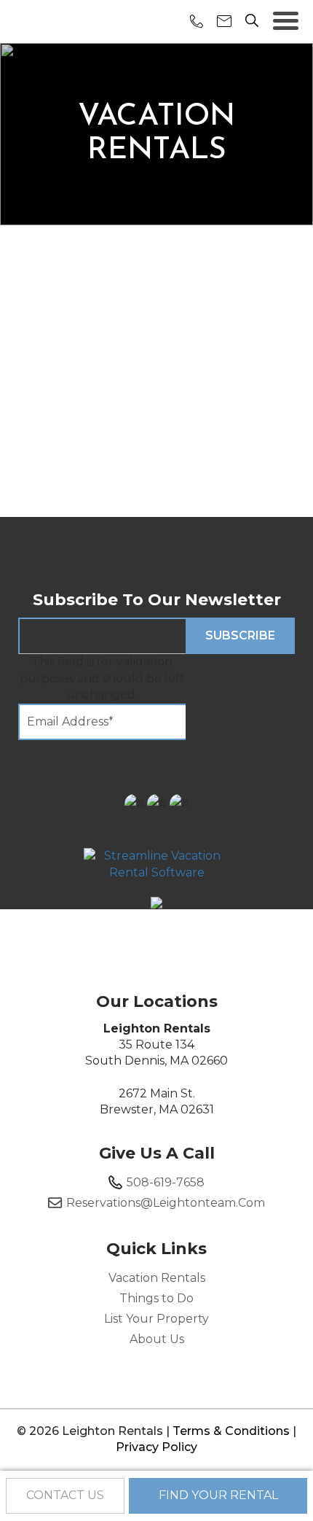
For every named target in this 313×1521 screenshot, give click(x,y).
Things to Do (156, 1298)
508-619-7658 (166, 1182)
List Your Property (156, 1319)
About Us (157, 1339)
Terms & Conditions (231, 1431)
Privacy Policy (156, 1447)
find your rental (218, 1495)
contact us (65, 1495)
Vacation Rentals (156, 1278)
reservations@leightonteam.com (165, 1203)
